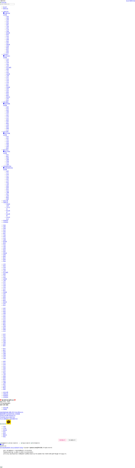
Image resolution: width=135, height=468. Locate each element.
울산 (7, 156)
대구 (7, 136)
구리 (7, 70)
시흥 (7, 75)
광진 (7, 24)
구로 (7, 26)
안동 (7, 144)
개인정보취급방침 (5, 447)
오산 (7, 84)
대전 (7, 107)
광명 (7, 69)
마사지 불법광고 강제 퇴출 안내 (9, 418)
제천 (7, 121)
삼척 (7, 195)
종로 (7, 47)
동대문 (8, 33)
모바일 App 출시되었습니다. (8, 415)
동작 (7, 34)
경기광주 (8, 67)
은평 (7, 46)
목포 (7, 182)
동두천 (8, 97)
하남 (7, 93)
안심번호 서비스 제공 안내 (7, 417)
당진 (7, 115)
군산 (7, 172)
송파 (7, 41)
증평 (7, 128)
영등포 (8, 44)
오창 (7, 125)
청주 (7, 110)
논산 (7, 130)
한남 (7, 52)
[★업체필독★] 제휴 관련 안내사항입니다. (11, 412)
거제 (7, 164)
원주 (7, 187)
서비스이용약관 (14, 447)
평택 (7, 92)
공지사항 (5, 407)
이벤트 (5, 409)
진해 (7, 161)
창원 (7, 158)
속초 (7, 191)
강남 (7, 16)
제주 (7, 199)
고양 (7, 65)
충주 (7, 120)
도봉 (7, 31)
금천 (7, 28)
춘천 (7, 189)
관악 (7, 23)
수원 (7, 62)
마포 (7, 36)
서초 (7, 37)
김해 (7, 159)
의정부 (8, 87)
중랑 (7, 51)
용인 (7, 85)
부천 (7, 61)
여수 (7, 179)
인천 (7, 59)
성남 (7, 64)
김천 (7, 141)
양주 (7, 88)
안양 (7, 80)
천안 (7, 108)
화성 (7, 95)
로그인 (128, 0)
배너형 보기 (62, 440)
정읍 (7, 177)
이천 (7, 90)
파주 (7, 98)
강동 (7, 18)
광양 (7, 186)
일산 (7, 100)
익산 (7, 176)
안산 (7, 77)
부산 (7, 154)
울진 (7, 148)
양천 (7, 42)
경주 (7, 146)
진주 (7, 163)
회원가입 (132, 0)
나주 (7, 184)
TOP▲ (21, 447)
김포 (7, 72)
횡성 (7, 197)
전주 (7, 174)
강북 (7, 19)
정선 (7, 194)
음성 (7, 126)
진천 (7, 116)
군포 (7, 82)
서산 (7, 113)
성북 (7, 39)
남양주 (8, 74)
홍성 (7, 123)
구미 (7, 140)
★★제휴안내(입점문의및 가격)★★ (10, 413)
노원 (7, 29)
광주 (7, 171)
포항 (7, 143)
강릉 (7, 192)
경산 (7, 138)
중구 (7, 49)
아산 (7, 118)
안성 (7, 79)
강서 (7, 21)
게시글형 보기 (72, 440)
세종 (7, 112)
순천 (7, 181)
